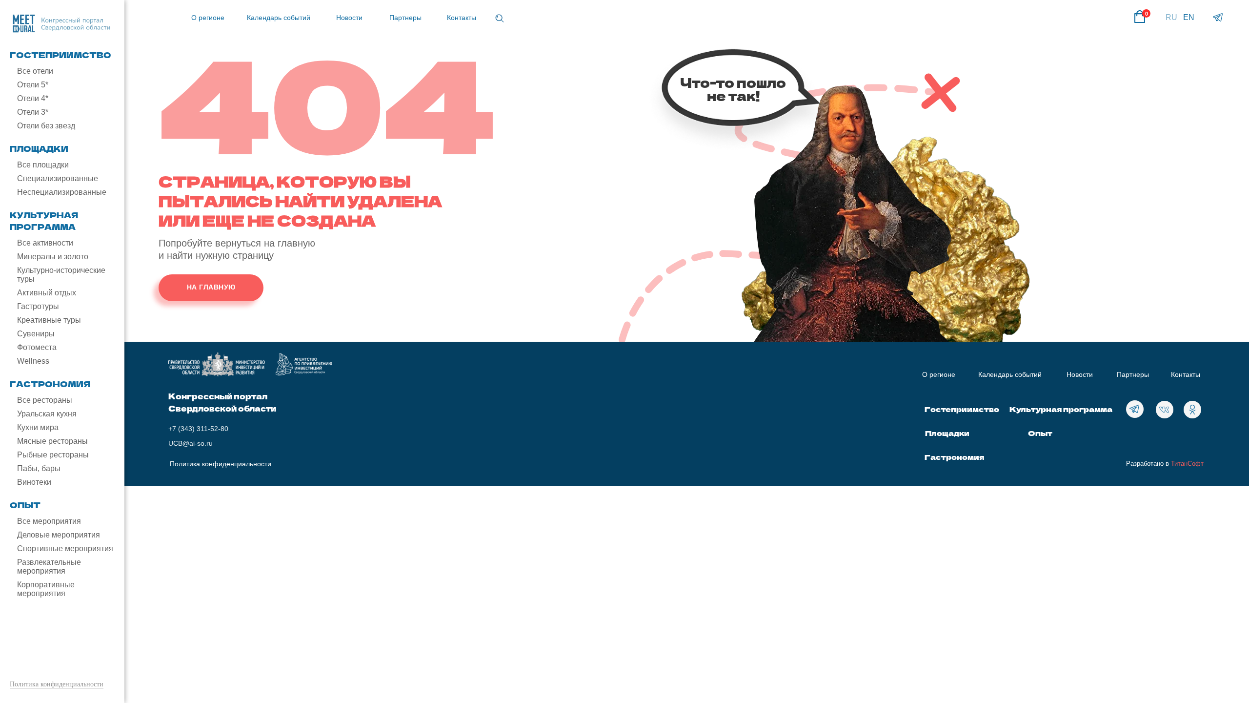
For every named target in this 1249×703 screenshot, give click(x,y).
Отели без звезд (46, 126)
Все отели (35, 71)
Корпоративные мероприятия (46, 589)
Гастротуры (38, 306)
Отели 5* (32, 85)
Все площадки (43, 165)
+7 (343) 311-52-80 (198, 429)
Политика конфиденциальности (56, 684)
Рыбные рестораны (53, 455)
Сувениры (36, 334)
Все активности (45, 243)
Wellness (33, 361)
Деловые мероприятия (58, 535)
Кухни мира (38, 427)
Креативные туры (49, 320)
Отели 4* (32, 98)
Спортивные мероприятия (65, 548)
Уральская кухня (47, 414)
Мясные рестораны (52, 441)
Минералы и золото (52, 256)
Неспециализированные (61, 192)
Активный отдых (46, 293)
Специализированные (57, 178)
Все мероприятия (49, 521)
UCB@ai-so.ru (190, 443)
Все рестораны (44, 400)
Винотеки (34, 482)
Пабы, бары (38, 468)
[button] (499, 18)
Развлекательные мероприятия (49, 566)
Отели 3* (32, 112)
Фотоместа (37, 347)
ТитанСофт (1187, 463)
